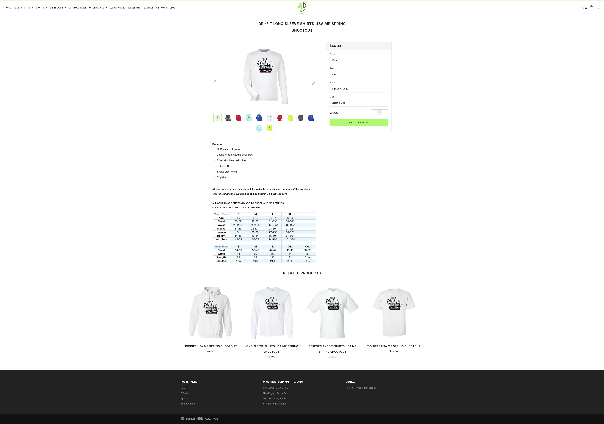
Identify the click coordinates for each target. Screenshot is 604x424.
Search (184, 388)
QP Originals (96, 7)
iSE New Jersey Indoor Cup (277, 398)
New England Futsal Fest (275, 393)
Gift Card (161, 7)
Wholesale (134, 7)
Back (332, 68)
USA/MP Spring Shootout (276, 388)
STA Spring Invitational (274, 403)
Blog (172, 7)
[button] (217, 118)
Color (332, 54)
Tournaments (22, 7)
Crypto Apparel (77, 7)
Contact (148, 7)
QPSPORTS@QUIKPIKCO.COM (361, 388)
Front (332, 82)
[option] (264, 76)
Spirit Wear (56, 7)
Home (8, 7)
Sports (40, 7)
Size (332, 96)
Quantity (334, 112)
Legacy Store (117, 7)
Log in (583, 8)
